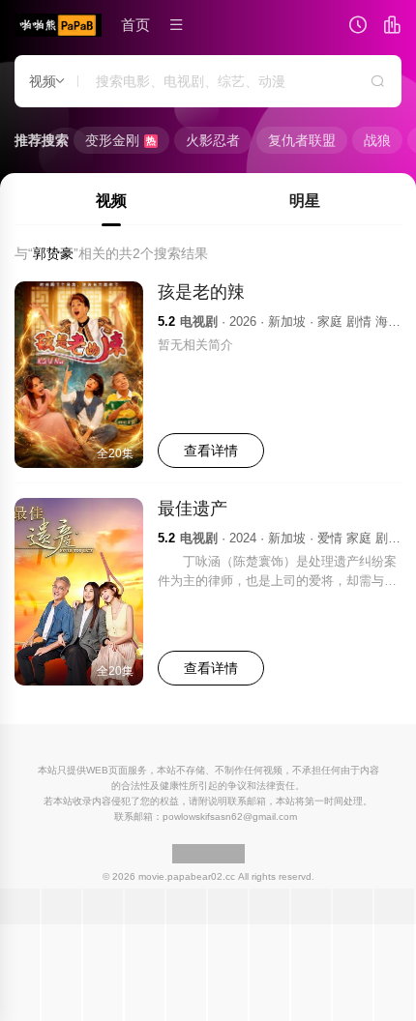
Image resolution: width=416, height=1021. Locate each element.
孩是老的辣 (201, 292)
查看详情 (211, 450)
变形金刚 (120, 140)
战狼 (377, 140)
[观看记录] (358, 27)
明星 (304, 200)
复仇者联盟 (302, 140)
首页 (135, 24)
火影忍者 (213, 140)
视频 (111, 200)
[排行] (391, 27)
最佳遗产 (192, 508)
